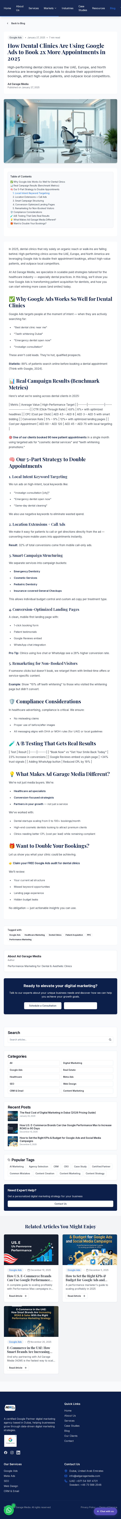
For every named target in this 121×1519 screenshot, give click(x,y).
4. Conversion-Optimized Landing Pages (34, 204)
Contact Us (61, 1203)
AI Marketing (17, 1166)
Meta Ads (68, 1076)
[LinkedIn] (18, 1452)
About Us (19, 8)
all (11, 1063)
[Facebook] (6, 1452)
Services (34, 8)
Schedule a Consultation (42, 1005)
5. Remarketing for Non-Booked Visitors (33, 208)
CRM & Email (16, 1090)
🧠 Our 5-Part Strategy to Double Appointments (34, 189)
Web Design (69, 1083)
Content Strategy (95, 1173)
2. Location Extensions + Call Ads (30, 197)
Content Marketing (73, 1090)
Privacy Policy (88, 1507)
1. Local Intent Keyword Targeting (31, 193)
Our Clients (71, 1435)
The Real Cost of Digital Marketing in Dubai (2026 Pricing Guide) (58, 1112)
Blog (112, 8)
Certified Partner (101, 1166)
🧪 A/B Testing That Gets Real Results (29, 215)
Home (7, 8)
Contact (69, 1440)
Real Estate (69, 1070)
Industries (67, 8)
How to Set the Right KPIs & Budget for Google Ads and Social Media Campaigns (86, 1280)
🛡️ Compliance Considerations (26, 212)
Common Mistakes (20, 1173)
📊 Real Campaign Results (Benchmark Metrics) (34, 185)
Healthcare (16, 1076)
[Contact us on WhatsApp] (9, 1510)
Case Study (80, 1166)
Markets (49, 8)
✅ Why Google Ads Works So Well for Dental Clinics (37, 181)
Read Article (15, 1296)
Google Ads (15, 37)
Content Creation (44, 1173)
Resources (98, 8)
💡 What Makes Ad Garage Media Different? (33, 219)
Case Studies (82, 8)
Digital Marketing (72, 1063)
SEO (12, 1083)
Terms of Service (108, 1507)
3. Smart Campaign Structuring (28, 200)
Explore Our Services (80, 1005)
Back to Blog (18, 23)
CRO (66, 1166)
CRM (56, 1166)
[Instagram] (12, 1452)
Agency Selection (38, 1166)
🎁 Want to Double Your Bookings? (28, 223)
